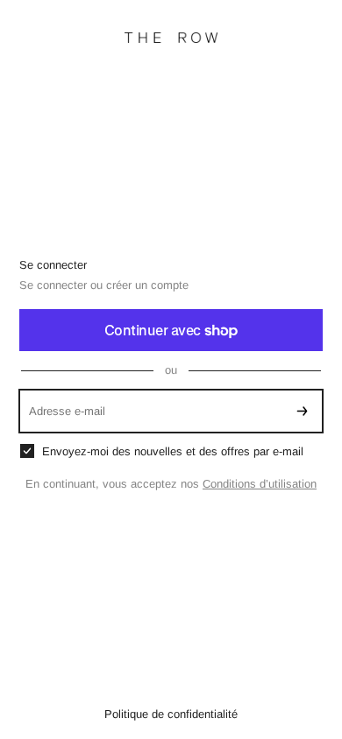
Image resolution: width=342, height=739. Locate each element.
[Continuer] (302, 411)
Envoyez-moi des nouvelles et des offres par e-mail (172, 451)
